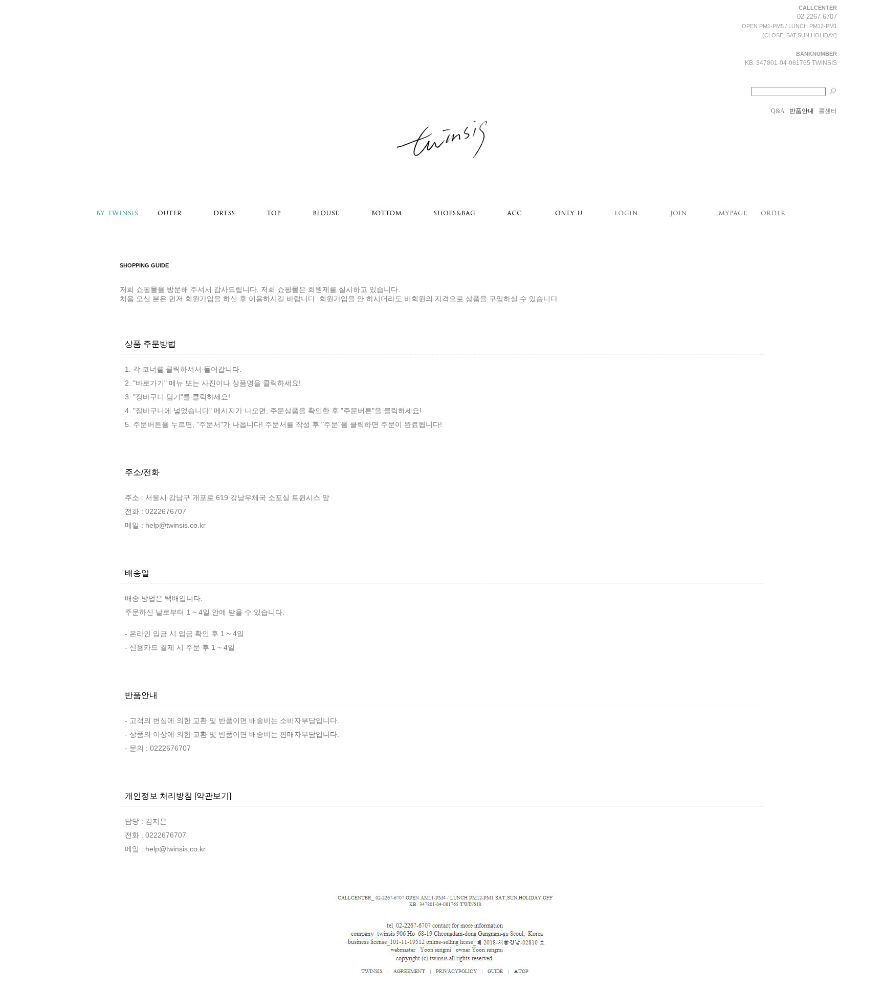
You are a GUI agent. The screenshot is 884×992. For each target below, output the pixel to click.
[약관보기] (212, 796)
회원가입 (199, 299)
